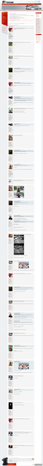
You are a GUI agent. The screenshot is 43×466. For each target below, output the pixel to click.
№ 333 (18, 55)
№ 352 (18, 332)
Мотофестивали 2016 (19, 23)
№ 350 (18, 300)
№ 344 (18, 200)
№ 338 (18, 123)
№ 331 (18, 27)
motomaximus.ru (15, 44)
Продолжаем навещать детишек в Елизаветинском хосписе (38, 36)
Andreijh (10, 360)
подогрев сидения (37, 19)
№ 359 (18, 431)
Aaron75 (10, 41)
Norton (9, 260)
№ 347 (18, 260)
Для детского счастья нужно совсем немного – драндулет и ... (38, 38)
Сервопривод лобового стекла (38, 30)
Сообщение (10, 49)
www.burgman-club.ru (10, 464)
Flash (9, 55)
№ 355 (18, 375)
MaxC (9, 27)
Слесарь (10, 134)
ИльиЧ (9, 388)
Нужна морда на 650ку (38, 27)
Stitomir (10, 67)
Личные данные (10, 35)
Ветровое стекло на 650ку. (38, 26)
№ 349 (18, 286)
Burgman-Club (8, 1)
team (9, 123)
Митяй (9, 107)
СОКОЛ (9, 214)
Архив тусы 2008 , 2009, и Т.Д (14, 23)
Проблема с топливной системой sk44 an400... (38, 23)
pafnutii (9, 375)
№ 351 (18, 312)
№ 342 (18, 179)
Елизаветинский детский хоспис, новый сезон (38, 41)
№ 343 (18, 185)
